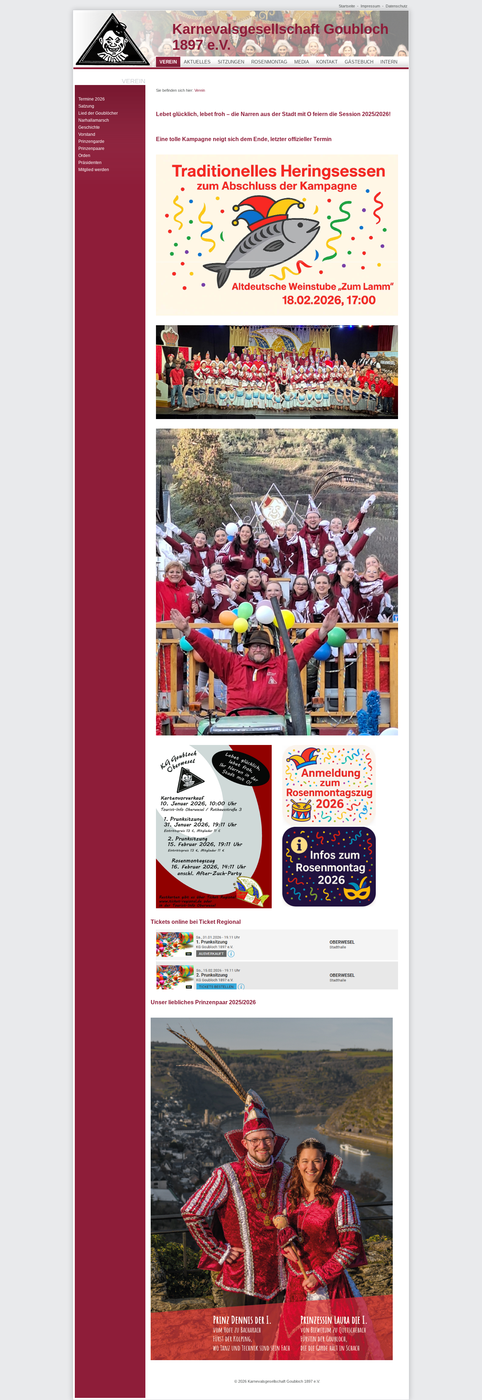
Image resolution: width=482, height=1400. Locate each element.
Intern (388, 62)
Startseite (347, 6)
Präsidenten (90, 162)
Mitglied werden (93, 169)
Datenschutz (397, 6)
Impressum (370, 6)
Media (301, 62)
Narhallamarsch (93, 120)
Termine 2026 (91, 99)
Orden (84, 155)
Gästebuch (359, 62)
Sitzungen (231, 62)
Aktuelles (197, 62)
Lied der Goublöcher (98, 113)
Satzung (86, 106)
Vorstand (86, 134)
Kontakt (327, 62)
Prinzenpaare (91, 148)
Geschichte (89, 127)
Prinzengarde (91, 141)
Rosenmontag (269, 62)
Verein (168, 62)
